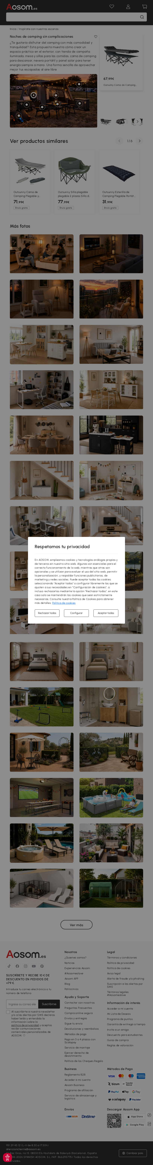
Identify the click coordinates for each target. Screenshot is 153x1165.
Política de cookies (64, 603)
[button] (7, 1157)
